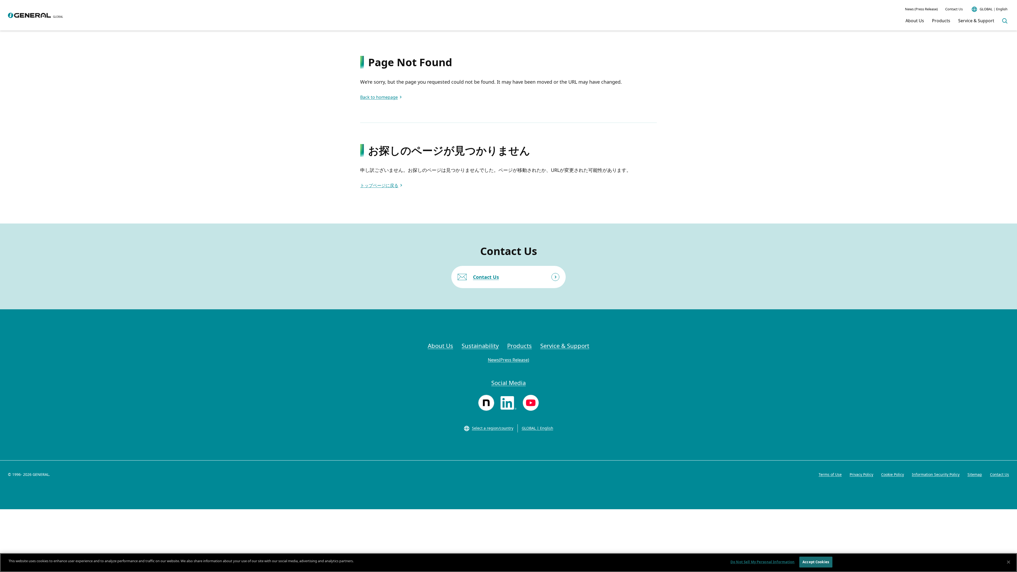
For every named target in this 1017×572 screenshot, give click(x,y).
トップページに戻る (379, 185)
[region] (508, 562)
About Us (915, 21)
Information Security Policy (936, 474)
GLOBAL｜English (993, 9)
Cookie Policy (892, 474)
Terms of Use (830, 474)
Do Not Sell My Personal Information (762, 562)
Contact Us (954, 9)
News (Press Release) (921, 9)
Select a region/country (492, 428)
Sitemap (974, 474)
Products (941, 21)
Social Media (508, 383)
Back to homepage (379, 97)
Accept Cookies (815, 562)
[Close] (1008, 562)
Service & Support (976, 21)
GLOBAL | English (537, 428)
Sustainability (480, 346)
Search (1004, 21)
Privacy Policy (861, 474)
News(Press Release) (508, 360)
